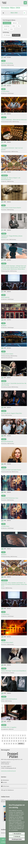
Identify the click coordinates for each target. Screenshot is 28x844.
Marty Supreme (5, 297)
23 (2, 741)
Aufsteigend (7, 35)
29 (16, 741)
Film (19, 26)
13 (4, 738)
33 (25, 741)
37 (11, 743)
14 (7, 738)
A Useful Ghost (5, 91)
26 (9, 741)
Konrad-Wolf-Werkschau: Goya (9, 498)
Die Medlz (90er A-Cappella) (8, 727)
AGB (3, 839)
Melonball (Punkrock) (7, 441)
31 (21, 741)
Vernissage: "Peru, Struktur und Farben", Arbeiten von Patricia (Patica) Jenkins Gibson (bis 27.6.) (14, 584)
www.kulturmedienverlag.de (8, 771)
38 (13, 743)
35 (6, 743)
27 (11, 741)
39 (16, 743)
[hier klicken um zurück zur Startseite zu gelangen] (4, 3)
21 (23, 738)
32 (23, 741)
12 (2, 738)
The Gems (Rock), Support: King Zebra (11, 413)
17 (14, 738)
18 (16, 738)
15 (9, 738)
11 (25, 735)
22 (25, 738)
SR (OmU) (3, 554)
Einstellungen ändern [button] (17, 839)
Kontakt (4, 782)
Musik (11, 29)
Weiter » (20, 743)
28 (14, 741)
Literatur (5, 29)
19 (18, 738)
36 (9, 743)
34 (4, 743)
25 (7, 741)
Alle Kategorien (7, 23)
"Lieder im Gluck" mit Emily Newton (11, 470)
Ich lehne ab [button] (17, 836)
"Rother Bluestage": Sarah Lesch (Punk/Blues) (13, 671)
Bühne (14, 26)
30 (18, 741)
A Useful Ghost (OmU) (7, 354)
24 (4, 741)
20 (21, 738)
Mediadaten (5, 780)
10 (22, 735)
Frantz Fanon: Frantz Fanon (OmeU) (11, 207)
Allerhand (15, 23)
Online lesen (5, 786)
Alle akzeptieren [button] (17, 833)
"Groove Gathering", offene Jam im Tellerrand (14, 119)
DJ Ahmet (3, 325)
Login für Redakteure (8, 790)
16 (11, 738)
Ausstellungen (7, 26)
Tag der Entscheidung (7, 63)
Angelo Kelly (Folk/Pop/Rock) (9, 699)
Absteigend (17, 35)
